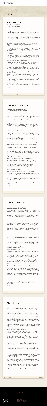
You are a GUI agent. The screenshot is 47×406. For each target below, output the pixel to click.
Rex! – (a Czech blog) (21, 399)
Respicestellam (20, 393)
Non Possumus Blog (21, 398)
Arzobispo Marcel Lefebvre (8, 377)
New (11, 94)
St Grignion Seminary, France (22, 400)
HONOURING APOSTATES (16, 22)
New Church (13, 94)
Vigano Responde (13, 303)
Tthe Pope (17, 94)
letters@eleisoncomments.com (7, 402)
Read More (41, 94)
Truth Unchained (20, 392)
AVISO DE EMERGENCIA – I (17, 203)
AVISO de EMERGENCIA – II (17, 105)
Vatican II (19, 94)
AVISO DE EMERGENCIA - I (11, 204)
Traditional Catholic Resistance (22, 401)
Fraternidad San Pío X (8, 94)
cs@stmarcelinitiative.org (6, 400)
